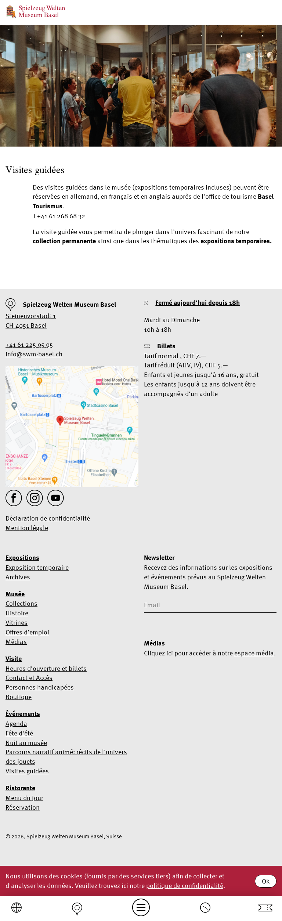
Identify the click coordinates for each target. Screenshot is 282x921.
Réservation (23, 807)
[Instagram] (34, 498)
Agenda (16, 723)
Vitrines (17, 622)
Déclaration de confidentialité (48, 518)
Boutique (19, 697)
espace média (254, 653)
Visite (14, 658)
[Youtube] (55, 498)
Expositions (22, 557)
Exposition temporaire (37, 567)
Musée (15, 594)
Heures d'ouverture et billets (46, 668)
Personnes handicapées (40, 687)
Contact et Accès (29, 677)
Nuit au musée (26, 742)
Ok (266, 881)
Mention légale (27, 528)
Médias (16, 641)
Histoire (17, 613)
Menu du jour (24, 798)
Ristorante (20, 788)
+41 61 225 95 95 (29, 344)
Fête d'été (19, 733)
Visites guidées (27, 771)
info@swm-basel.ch (34, 354)
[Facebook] (14, 498)
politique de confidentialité (184, 885)
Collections (21, 603)
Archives (18, 577)
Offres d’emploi (27, 632)
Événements (23, 713)
